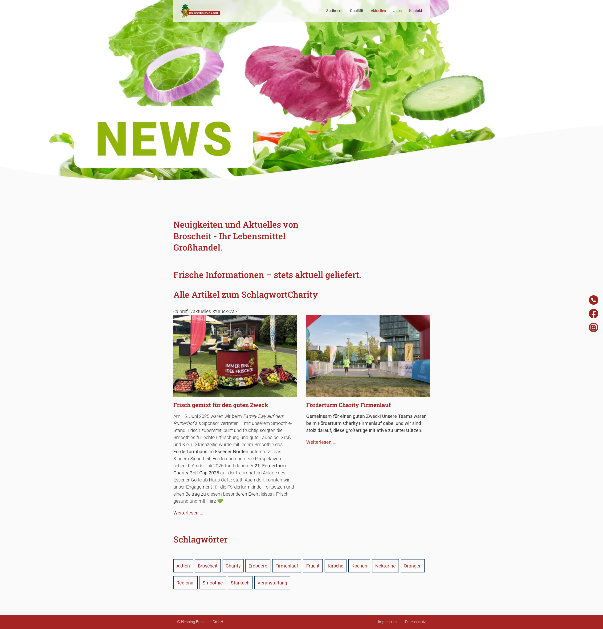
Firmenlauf (286, 566)
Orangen (413, 566)
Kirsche (335, 566)
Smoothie (213, 583)
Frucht (313, 566)
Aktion (183, 566)
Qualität (356, 10)
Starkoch (240, 583)
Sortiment (334, 10)
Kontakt (415, 10)
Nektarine (385, 566)
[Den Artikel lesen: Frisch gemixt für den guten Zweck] (235, 394)
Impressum (387, 622)
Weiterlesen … (188, 513)
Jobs (397, 10)
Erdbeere (258, 566)
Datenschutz (415, 622)
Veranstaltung (272, 583)
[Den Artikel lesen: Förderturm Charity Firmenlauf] (368, 394)
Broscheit (208, 566)
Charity (233, 566)
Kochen (359, 566)
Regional (185, 583)
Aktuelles (378, 10)
